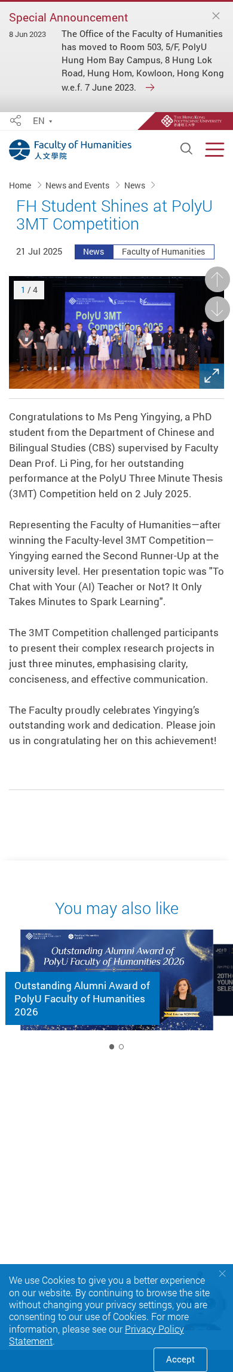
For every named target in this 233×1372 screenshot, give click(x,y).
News (135, 185)
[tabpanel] (117, 993)
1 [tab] (112, 1046)
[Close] (216, 16)
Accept (180, 1359)
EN (39, 121)
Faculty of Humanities (163, 251)
